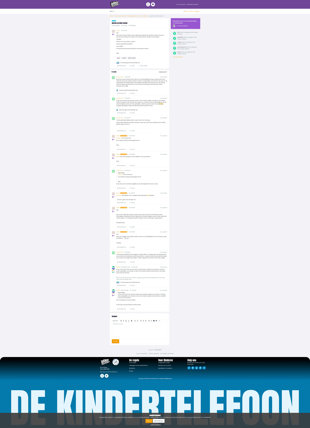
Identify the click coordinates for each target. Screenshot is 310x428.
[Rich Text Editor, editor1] (139, 330)
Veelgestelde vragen (164, 362)
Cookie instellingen (154, 353)
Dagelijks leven (133, 16)
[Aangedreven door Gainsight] (155, 350)
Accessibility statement (167, 353)
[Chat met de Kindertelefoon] (153, 4)
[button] (188, 11)
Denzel (118, 267)
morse (179, 42)
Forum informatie (180, 4)
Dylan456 (180, 37)
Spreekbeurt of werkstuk (165, 368)
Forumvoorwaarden (141, 353)
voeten (124, 58)
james (179, 52)
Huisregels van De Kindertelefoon (138, 365)
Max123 (118, 290)
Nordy (118, 30)
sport (118, 58)
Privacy (131, 371)
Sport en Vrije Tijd (143, 16)
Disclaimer (132, 368)
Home (111, 16)
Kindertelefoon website (192, 4)
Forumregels (132, 362)
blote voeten (131, 58)
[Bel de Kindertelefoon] (148, 4)
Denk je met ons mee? (164, 365)
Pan (178, 32)
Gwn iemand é (181, 47)
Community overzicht (121, 16)
